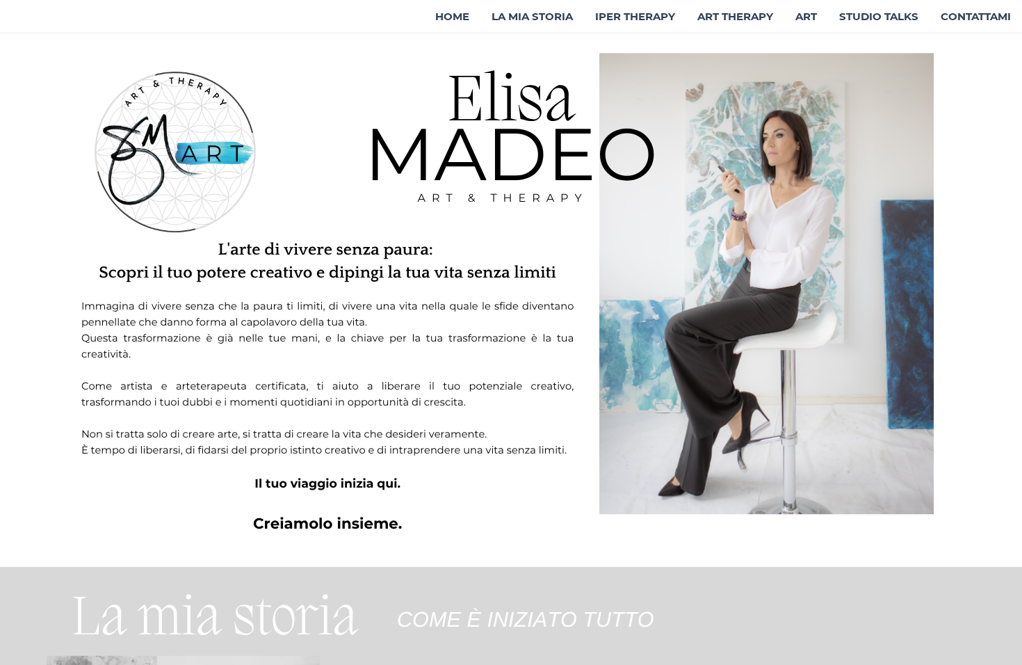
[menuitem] (452, 16)
